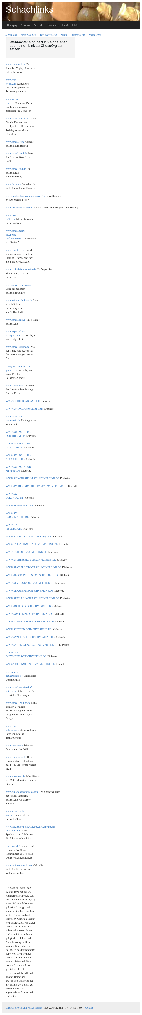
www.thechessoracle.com (19, 207)
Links (75, 25)
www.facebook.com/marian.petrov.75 (25, 196)
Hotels (65, 25)
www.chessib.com (15, 250)
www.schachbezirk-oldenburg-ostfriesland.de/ (16, 234)
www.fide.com (13, 184)
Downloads (53, 25)
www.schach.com (15, 141)
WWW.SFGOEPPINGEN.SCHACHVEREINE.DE (32, 575)
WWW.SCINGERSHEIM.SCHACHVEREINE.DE (32, 478)
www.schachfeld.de (16, 168)
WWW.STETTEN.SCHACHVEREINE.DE (29, 629)
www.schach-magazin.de (18, 285)
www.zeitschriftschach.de (19, 300)
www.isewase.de (14, 745)
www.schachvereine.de (17, 346)
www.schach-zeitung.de (18, 702)
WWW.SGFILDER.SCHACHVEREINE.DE (29, 606)
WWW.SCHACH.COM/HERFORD (24, 408)
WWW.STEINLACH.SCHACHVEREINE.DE (30, 621)
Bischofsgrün (78, 34)
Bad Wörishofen (48, 34)
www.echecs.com (15, 385)
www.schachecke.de (16, 319)
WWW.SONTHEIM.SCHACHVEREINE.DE (29, 613)
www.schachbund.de (16, 153)
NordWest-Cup (28, 34)
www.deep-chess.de (16, 757)
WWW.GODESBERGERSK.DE (23, 401)
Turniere (25, 25)
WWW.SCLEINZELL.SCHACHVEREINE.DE (31, 559)
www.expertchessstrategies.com (22, 791)
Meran (64, 34)
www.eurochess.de (15, 776)
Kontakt (89, 1007)
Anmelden (38, 25)
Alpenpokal (11, 34)
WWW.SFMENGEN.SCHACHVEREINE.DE (30, 583)
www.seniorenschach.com (19, 865)
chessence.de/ (13, 846)
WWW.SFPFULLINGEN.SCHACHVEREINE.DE (32, 598)
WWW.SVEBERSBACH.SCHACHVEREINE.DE (32, 644)
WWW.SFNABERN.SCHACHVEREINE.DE (29, 590)
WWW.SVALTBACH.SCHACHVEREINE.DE (30, 637)
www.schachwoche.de (17, 118)
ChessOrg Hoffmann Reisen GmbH (24, 1007)
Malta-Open (95, 34)
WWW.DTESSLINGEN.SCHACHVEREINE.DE (32, 544)
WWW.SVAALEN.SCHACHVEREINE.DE (29, 536)
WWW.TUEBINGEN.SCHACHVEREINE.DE (30, 664)
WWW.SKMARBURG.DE (20, 505)
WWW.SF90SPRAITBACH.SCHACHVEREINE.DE (33, 567)
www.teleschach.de (16, 64)
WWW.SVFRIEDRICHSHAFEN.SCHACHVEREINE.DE (36, 486)
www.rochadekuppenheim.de (21, 269)
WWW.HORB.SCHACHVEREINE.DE (26, 552)
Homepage (12, 25)
